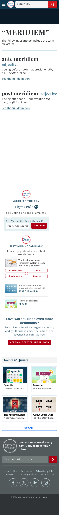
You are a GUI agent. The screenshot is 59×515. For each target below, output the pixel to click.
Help (7, 470)
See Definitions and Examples (25, 212)
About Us (18, 470)
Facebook (13, 482)
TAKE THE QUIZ (27, 291)
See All (28, 427)
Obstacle (37, 276)
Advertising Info (45, 470)
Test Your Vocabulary (26, 246)
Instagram (45, 482)
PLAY (22, 304)
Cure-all (37, 271)
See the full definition (16, 78)
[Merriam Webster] (26, 194)
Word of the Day (26, 201)
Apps (29, 470)
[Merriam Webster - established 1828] (10, 4)
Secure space (15, 271)
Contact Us (11, 474)
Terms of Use (46, 474)
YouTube (34, 482)
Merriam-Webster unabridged (29, 342)
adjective (10, 64)
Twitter (24, 482)
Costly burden (15, 276)
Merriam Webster (10, 445)
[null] (36, 207)
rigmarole (24, 206)
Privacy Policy (28, 474)
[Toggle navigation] (3, 4)
